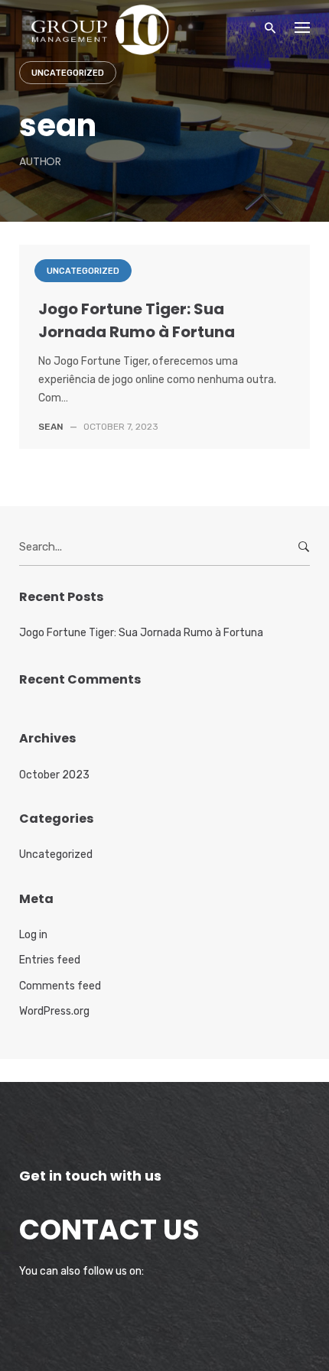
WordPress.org (54, 1011)
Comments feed (60, 986)
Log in (33, 934)
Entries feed (49, 960)
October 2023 (54, 774)
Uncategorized (67, 73)
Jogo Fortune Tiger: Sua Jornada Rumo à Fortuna (141, 632)
